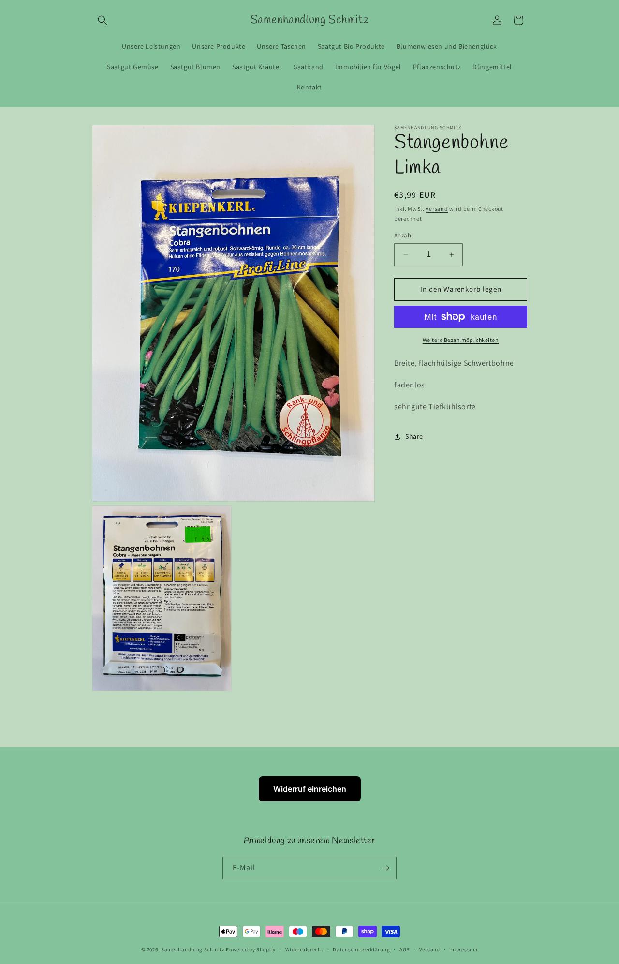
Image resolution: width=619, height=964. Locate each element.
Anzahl (403, 236)
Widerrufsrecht (304, 949)
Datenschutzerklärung (361, 949)
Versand (437, 208)
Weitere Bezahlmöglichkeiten (461, 339)
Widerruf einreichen (309, 789)
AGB (404, 949)
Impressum (463, 949)
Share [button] (414, 436)
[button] (102, 20)
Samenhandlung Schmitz (193, 949)
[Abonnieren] (385, 868)
